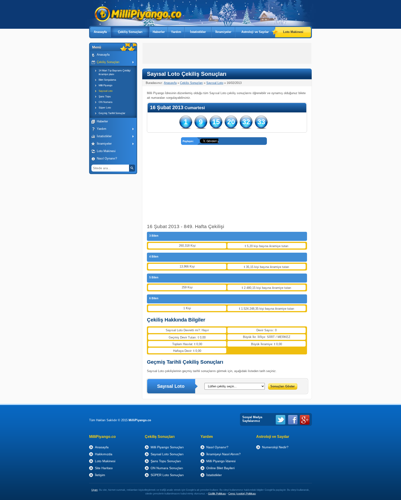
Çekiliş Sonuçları (130, 32)
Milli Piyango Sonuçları (167, 447)
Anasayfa (100, 32)
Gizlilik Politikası (217, 493)
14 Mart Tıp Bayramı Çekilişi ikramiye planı (114, 72)
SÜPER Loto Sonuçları (167, 475)
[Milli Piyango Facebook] (293, 420)
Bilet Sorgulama (107, 79)
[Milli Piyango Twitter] (280, 420)
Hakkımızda (103, 454)
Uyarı (94, 489)
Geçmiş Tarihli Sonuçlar (112, 113)
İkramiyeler (223, 32)
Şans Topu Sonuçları (166, 461)
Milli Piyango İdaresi (221, 461)
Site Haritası (104, 468)
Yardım (176, 32)
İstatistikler (198, 32)
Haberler (159, 32)
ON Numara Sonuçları (167, 468)
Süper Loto (105, 107)
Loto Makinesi (293, 32)
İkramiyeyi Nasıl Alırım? (223, 454)
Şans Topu (105, 96)
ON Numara (105, 102)
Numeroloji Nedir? (275, 447)
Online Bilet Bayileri (220, 468)
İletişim (100, 475)
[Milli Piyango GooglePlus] (305, 420)
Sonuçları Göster (282, 386)
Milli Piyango (105, 85)
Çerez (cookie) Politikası (242, 493)
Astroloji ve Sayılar (255, 32)
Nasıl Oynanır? (107, 158)
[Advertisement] (112, 248)
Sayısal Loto (106, 90)
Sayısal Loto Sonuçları (167, 454)
